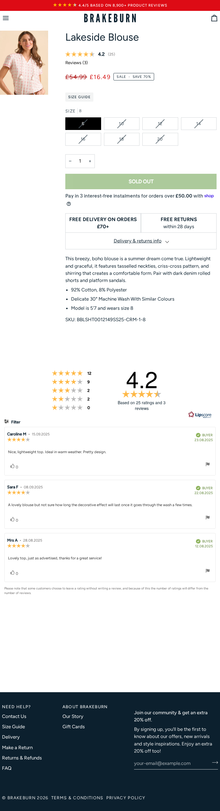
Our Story (72, 716)
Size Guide (79, 97)
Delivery (11, 737)
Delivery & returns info (138, 241)
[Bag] (209, 18)
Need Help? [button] (16, 706)
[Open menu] (10, 18)
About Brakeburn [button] (85, 706)
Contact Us (14, 716)
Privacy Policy (126, 797)
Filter (15, 422)
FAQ (6, 768)
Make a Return (17, 747)
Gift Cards (73, 726)
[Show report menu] (207, 465)
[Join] (213, 762)
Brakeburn (21, 797)
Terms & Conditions (77, 797)
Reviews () (76, 62)
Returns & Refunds (22, 758)
